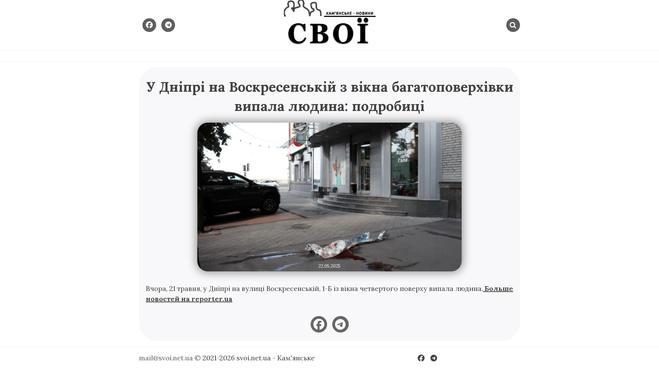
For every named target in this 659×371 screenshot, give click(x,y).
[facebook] (319, 324)
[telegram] (340, 324)
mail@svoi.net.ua (166, 357)
